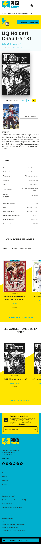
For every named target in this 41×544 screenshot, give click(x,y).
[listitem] (3, 463)
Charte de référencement (10, 527)
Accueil (4, 13)
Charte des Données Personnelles (13, 524)
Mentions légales (7, 518)
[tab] (6, 160)
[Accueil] (10, 5)
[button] (28, 22)
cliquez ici (21, 424)
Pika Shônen (11, 13)
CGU (3, 521)
